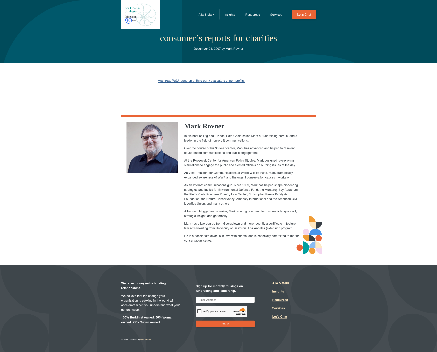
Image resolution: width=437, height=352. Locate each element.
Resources (252, 14)
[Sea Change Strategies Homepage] (140, 14)
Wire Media (145, 339)
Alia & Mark (206, 14)
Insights (229, 14)
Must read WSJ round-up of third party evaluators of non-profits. (201, 80)
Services (276, 14)
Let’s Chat (304, 14)
